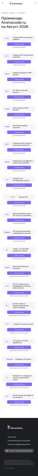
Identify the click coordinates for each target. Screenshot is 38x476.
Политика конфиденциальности (19, 444)
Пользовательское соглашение (19, 441)
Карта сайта (12, 437)
